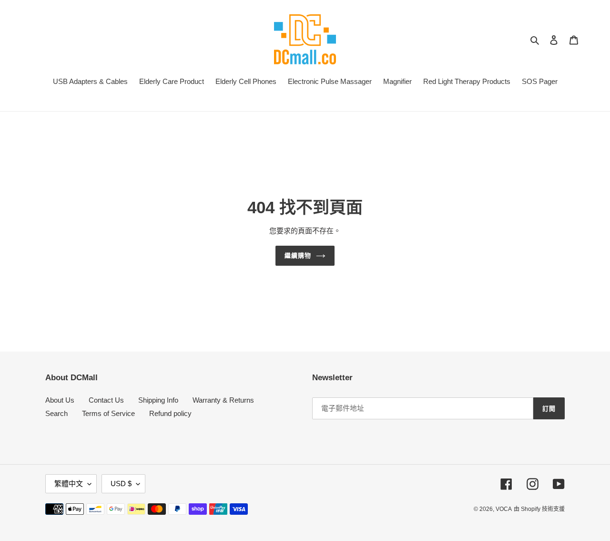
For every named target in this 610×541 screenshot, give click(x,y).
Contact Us (106, 400)
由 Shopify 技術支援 (539, 509)
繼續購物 (298, 255)
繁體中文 (68, 483)
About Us (59, 400)
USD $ (121, 483)
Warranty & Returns (223, 400)
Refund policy (170, 413)
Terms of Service (108, 413)
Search (56, 413)
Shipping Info (158, 400)
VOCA (504, 509)
